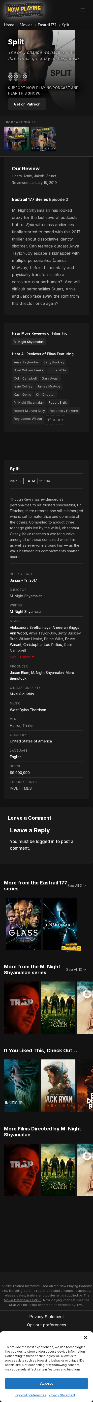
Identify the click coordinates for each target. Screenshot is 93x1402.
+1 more (55, 419)
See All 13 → (76, 969)
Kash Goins (22, 394)
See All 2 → (76, 885)
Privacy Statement (62, 1395)
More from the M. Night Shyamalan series (32, 970)
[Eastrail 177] (16, 139)
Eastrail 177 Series (30, 199)
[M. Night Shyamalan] (43, 139)
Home (9, 25)
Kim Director (45, 394)
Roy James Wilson (28, 419)
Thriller (28, 725)
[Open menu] (82, 10)
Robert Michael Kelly (29, 411)
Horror (15, 725)
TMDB (27, 788)
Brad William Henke (29, 370)
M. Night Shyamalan (29, 342)
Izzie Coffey (23, 386)
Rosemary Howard (64, 411)
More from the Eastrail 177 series (35, 886)
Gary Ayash (50, 378)
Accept (46, 1383)
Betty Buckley (54, 362)
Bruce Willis (57, 370)
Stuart (51, 176)
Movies (26, 25)
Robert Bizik (58, 402)
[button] (85, 1337)
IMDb (14, 788)
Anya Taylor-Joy (26, 362)
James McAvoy (49, 386)
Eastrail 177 (47, 25)
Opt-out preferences (30, 1395)
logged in (45, 841)
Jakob (39, 176)
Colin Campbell (25, 378)
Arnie (28, 176)
